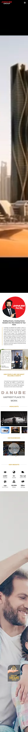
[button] (4, 448)
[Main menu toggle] (25, 2)
